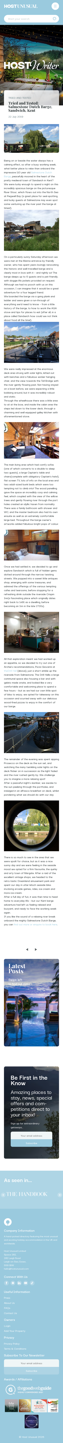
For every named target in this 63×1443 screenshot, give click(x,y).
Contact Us (10, 1313)
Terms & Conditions (15, 1348)
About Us (9, 1303)
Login (7, 1326)
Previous (2, 1194)
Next (59, 1194)
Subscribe (31, 1143)
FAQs (7, 1308)
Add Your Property (14, 1331)
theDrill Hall (10, 670)
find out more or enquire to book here (35, 924)
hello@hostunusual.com (16, 1268)
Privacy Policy (12, 1343)
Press (7, 1298)
